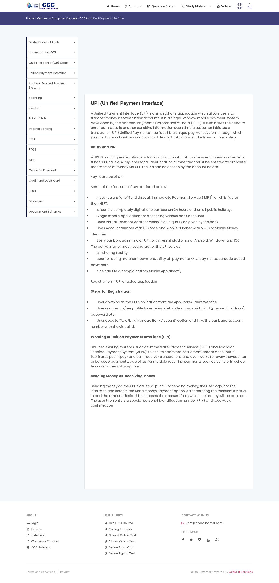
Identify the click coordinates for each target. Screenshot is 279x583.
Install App (38, 535)
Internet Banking (40, 129)
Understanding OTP (42, 52)
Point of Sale (38, 118)
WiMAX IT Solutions (241, 572)
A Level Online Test (122, 541)
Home (115, 6)
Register (36, 529)
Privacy (65, 572)
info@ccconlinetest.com (204, 523)
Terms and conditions (40, 572)
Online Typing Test (122, 553)
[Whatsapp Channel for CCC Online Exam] (250, 8)
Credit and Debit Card (44, 181)
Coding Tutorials (120, 529)
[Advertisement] (168, 65)
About (133, 6)
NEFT (32, 139)
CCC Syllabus (40, 547)
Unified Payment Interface (48, 73)
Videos (225, 6)
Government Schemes (45, 212)
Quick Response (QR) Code (48, 63)
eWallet (34, 108)
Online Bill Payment (42, 170)
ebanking (35, 98)
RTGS (32, 149)
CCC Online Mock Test (42, 5)
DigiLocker (36, 201)
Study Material (196, 6)
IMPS (32, 160)
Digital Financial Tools (44, 42)
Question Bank (162, 6)
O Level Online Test (122, 535)
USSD (32, 191)
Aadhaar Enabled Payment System (48, 85)
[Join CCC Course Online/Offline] (239, 8)
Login (34, 523)
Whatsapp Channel (45, 541)
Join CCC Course (121, 523)
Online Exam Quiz (121, 547)
